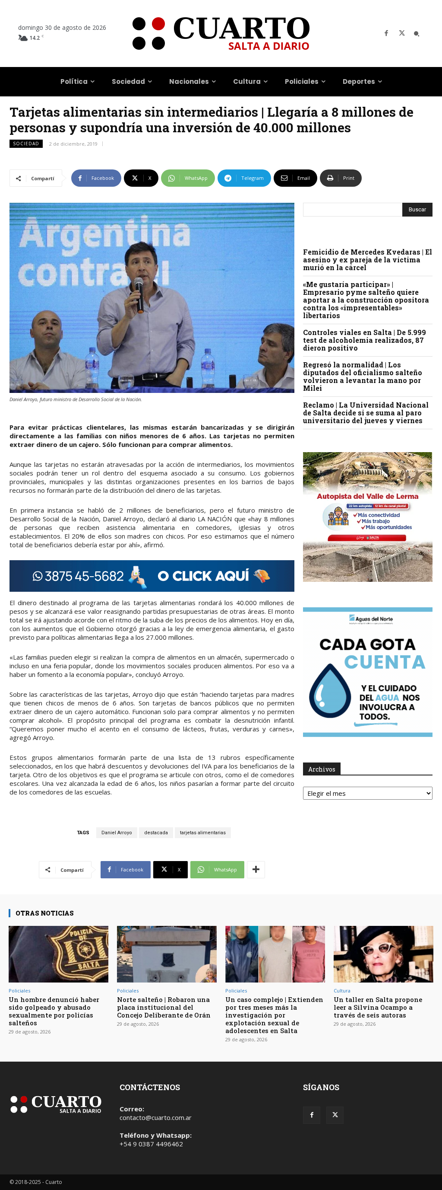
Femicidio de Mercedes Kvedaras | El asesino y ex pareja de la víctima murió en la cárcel (367, 259)
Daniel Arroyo (116, 833)
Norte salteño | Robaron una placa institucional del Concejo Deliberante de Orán (164, 1007)
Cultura (342, 990)
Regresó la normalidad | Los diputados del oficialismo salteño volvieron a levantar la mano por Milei (362, 376)
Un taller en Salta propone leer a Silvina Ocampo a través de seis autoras (378, 1007)
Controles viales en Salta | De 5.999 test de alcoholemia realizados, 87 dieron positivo (364, 340)
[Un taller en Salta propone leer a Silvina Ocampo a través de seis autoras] (383, 954)
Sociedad (26, 143)
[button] (416, 33)
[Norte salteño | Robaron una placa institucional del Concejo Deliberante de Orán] (167, 954)
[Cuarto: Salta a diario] (221, 33)
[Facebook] (386, 33)
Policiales (19, 990)
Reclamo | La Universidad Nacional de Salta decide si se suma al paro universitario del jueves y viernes (366, 412)
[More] (256, 869)
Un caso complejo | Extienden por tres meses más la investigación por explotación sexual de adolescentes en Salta (274, 1015)
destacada (156, 833)
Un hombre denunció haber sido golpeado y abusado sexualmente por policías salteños (54, 1011)
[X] (401, 33)
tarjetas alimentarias (203, 833)
